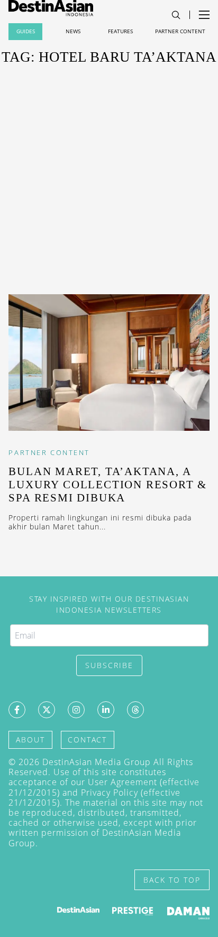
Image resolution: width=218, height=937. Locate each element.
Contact (87, 740)
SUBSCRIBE (109, 665)
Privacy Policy (109, 792)
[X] (46, 709)
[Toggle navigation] (176, 15)
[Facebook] (16, 709)
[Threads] (135, 709)
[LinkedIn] (105, 709)
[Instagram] (76, 709)
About (30, 740)
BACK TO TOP (172, 880)
